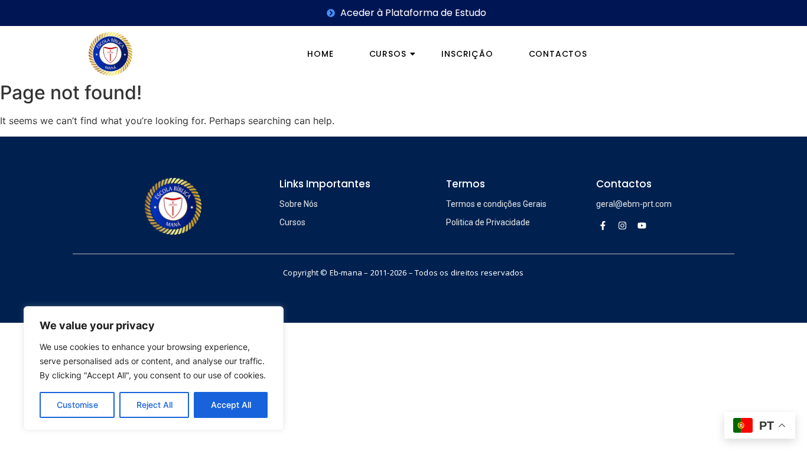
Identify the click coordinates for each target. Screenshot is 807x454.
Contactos (558, 54)
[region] (154, 368)
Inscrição (467, 54)
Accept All (231, 405)
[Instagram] (623, 225)
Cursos (387, 54)
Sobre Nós (298, 204)
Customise (77, 405)
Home (320, 54)
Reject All (154, 405)
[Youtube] (642, 225)
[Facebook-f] (603, 225)
